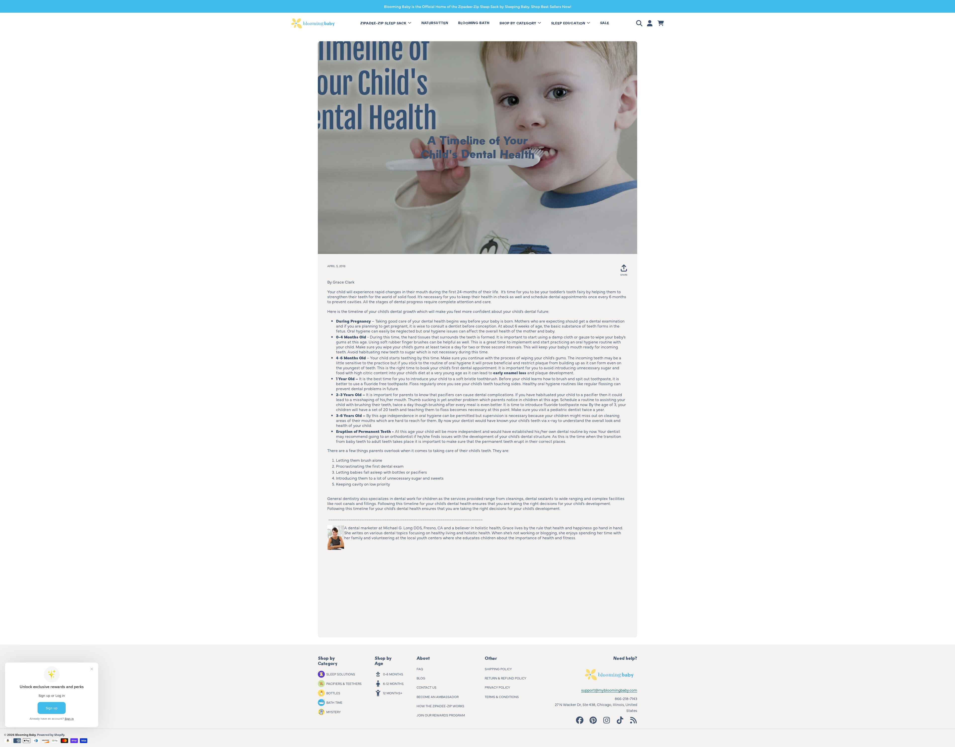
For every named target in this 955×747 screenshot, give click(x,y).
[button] (640, 23)
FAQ (420, 668)
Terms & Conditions (502, 696)
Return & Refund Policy (505, 678)
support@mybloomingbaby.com (609, 690)
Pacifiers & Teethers (344, 683)
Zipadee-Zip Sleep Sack (383, 23)
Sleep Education (568, 23)
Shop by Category (518, 23)
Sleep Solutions (340, 674)
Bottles (333, 693)
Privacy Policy (497, 687)
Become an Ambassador (438, 696)
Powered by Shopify (50, 735)
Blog (421, 678)
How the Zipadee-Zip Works (440, 706)
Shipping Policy (498, 668)
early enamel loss (509, 372)
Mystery (333, 711)
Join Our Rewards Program (441, 715)
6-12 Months (393, 683)
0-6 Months (393, 674)
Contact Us (426, 687)
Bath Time (334, 702)
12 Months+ (392, 693)
